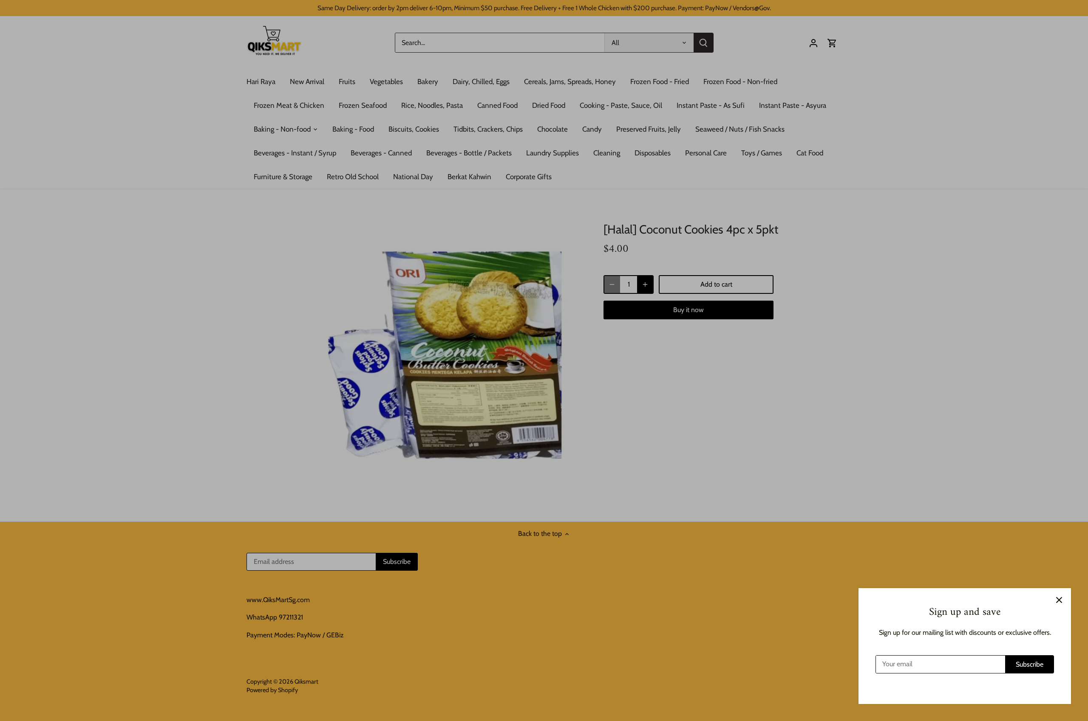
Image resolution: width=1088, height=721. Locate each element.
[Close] (1059, 600)
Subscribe (1029, 664)
